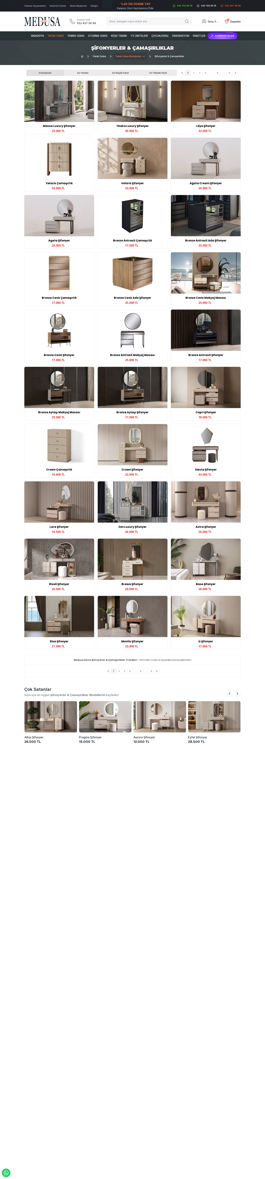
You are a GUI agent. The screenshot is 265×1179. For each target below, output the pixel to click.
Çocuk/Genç (160, 35)
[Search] (187, 21)
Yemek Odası (75, 35)
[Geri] (182, 73)
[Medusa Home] (82, 56)
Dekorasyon (180, 35)
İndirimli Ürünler (58, 6)
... (212, 72)
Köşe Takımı (119, 35)
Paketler (199, 35)
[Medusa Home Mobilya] (42, 21)
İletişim (94, 6)
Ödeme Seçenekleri (35, 6)
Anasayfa (37, 35)
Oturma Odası (97, 35)
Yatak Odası (56, 35)
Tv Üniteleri (139, 35)
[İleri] (235, 73)
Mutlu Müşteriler (78, 6)
